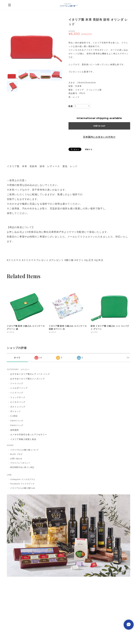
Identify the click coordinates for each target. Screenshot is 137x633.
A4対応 (14, 416)
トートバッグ (16, 383)
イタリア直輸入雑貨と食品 (23, 439)
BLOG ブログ (16, 454)
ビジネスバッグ (17, 402)
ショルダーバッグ (19, 388)
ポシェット (15, 411)
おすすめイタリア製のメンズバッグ (27, 378)
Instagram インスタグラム (22, 479)
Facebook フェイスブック (22, 484)
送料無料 (14, 430)
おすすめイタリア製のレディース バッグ (31, 374)
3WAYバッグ (16, 425)
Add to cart (99, 126)
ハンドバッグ (16, 392)
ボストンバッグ (17, 406)
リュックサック (17, 397)
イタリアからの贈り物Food (22, 488)
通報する (88, 149)
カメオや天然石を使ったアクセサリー (28, 434)
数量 (70, 106)
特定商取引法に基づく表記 (22, 467)
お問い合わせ (16, 458)
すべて (17, 357)
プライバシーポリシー (20, 463)
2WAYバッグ (16, 420)
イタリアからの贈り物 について (24, 450)
